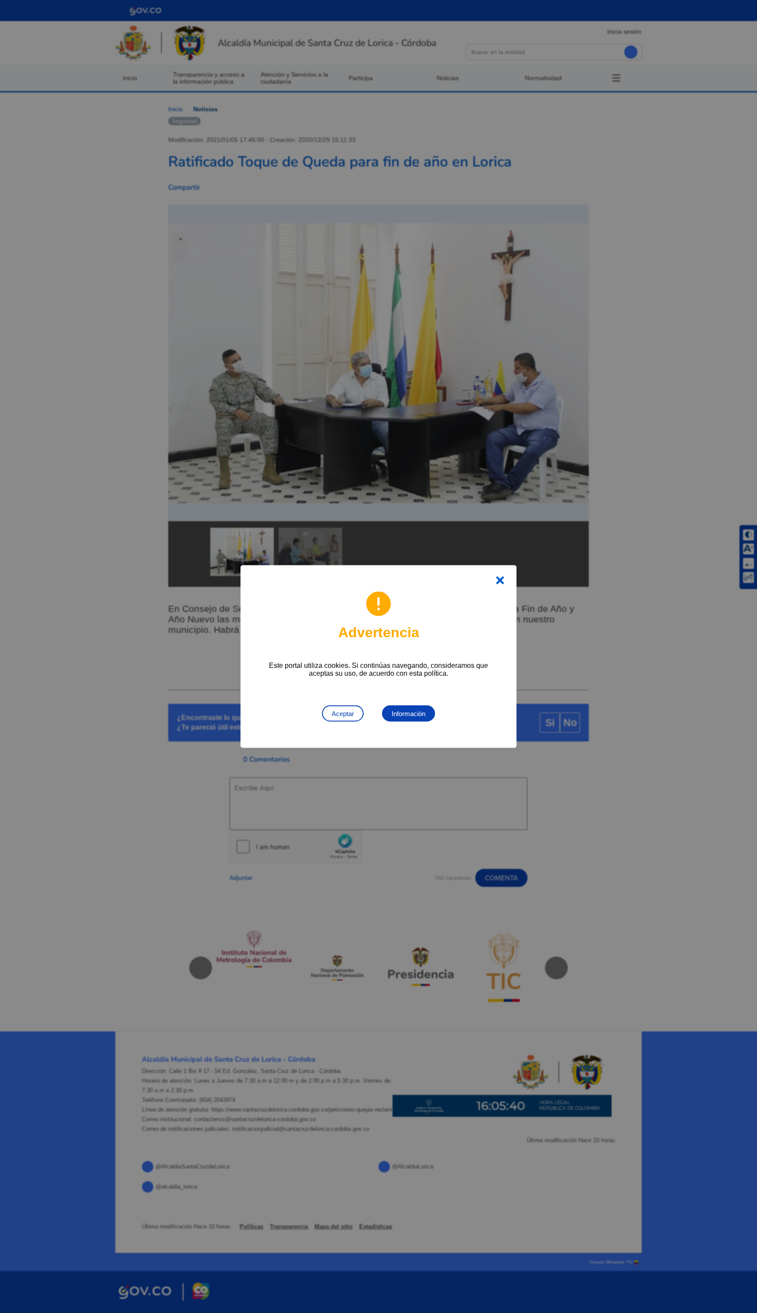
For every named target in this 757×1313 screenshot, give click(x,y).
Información (408, 713)
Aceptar (343, 713)
